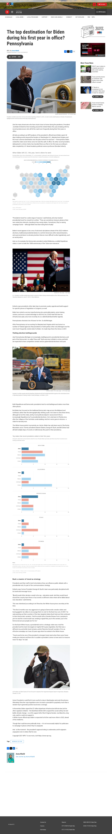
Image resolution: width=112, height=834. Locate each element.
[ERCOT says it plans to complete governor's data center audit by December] (86, 69)
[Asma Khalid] (10, 758)
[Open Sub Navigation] (13, 17)
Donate (102, 4)
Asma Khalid (15, 50)
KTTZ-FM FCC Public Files (68, 826)
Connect (69, 17)
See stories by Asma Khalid (25, 757)
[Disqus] (56, 794)
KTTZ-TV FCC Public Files (68, 829)
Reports (64, 822)
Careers (42, 826)
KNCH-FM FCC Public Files (90, 822)
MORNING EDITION (17, 741)
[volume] (12, 12)
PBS (89, 17)
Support (44, 17)
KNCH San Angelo (57, 17)
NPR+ (93, 17)
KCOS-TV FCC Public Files (90, 826)
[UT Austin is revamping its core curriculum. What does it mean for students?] (86, 90)
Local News (20, 17)
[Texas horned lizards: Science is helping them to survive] (86, 105)
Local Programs (32, 17)
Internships (43, 829)
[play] (7, 12)
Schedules (8, 17)
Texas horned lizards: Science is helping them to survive (98, 104)
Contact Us (43, 822)
